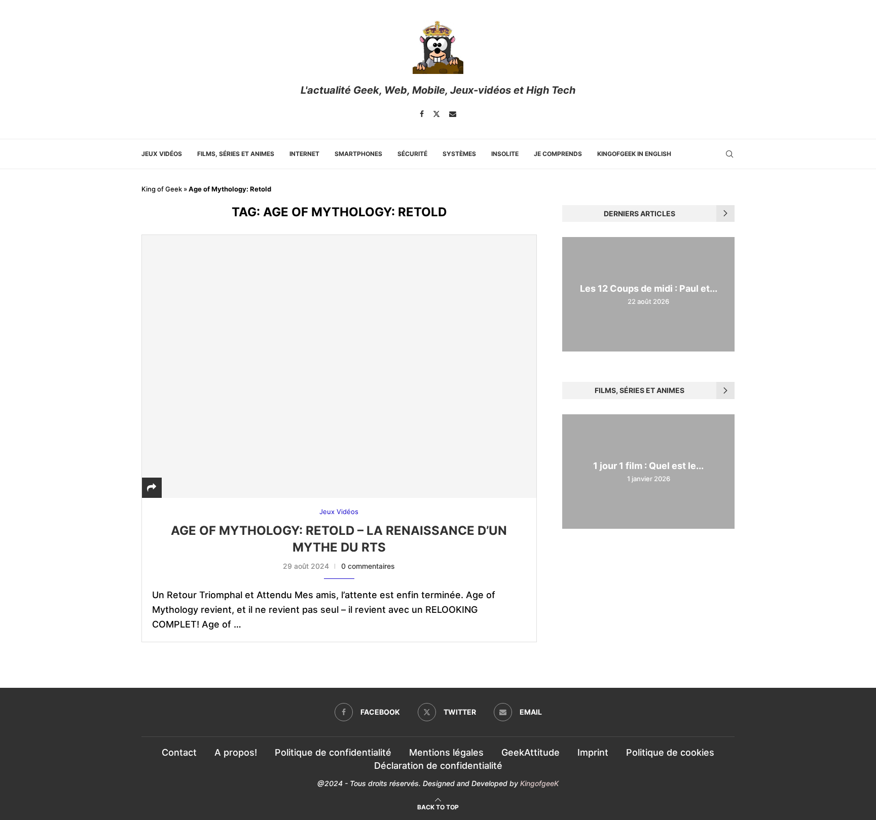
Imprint (592, 752)
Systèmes (459, 154)
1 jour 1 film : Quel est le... (648, 465)
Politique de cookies (670, 752)
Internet (304, 154)
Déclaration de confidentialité (438, 765)
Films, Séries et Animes (235, 154)
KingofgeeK (539, 783)
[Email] (452, 114)
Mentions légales (446, 752)
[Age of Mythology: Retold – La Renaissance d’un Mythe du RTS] (339, 366)
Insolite (505, 154)
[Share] (151, 487)
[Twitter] (436, 114)
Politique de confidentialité (333, 752)
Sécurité (412, 154)
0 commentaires (368, 566)
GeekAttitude (530, 752)
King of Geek (161, 189)
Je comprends (558, 154)
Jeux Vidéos (161, 154)
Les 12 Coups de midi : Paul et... (648, 288)
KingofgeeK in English (634, 154)
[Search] (729, 154)
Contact (179, 752)
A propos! (235, 752)
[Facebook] (422, 114)
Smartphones (358, 154)
